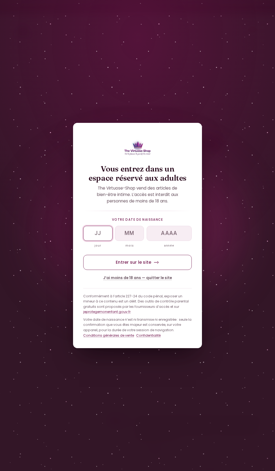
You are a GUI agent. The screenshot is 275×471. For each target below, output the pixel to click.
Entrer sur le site (133, 262)
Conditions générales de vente (108, 335)
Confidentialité (148, 335)
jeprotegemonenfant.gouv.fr (107, 311)
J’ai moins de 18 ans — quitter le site (137, 277)
